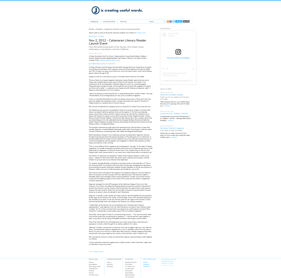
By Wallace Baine (95, 64)
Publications (128, 271)
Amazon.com (140, 33)
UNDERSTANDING (109, 21)
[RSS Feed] (168, 22)
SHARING (123, 21)
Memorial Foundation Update (171, 95)
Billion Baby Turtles (94, 266)
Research (110, 264)
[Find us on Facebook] (170, 22)
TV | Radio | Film (130, 266)
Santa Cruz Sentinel (108, 64)
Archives (101, 36)
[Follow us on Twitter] (173, 22)
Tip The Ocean (129, 277)
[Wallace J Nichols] (117, 17)
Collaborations (93, 268)
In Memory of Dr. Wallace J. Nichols (174, 113)
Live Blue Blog (129, 268)
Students (91, 271)
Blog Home (93, 36)
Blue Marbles (93, 264)
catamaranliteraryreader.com (108, 60)
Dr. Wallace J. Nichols (169, 81)
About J (109, 262)
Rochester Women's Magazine (172, 128)
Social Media (129, 273)
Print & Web (128, 264)
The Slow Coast (93, 275)
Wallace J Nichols (171, 259)
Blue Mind (110, 266)
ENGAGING (94, 21)
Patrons (91, 262)
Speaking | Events (98, 251)
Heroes (91, 273)
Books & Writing (130, 275)
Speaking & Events (130, 262)
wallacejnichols (185, 81)
